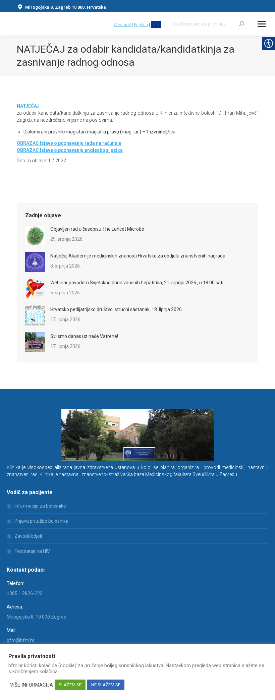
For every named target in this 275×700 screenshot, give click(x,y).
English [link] (141, 24)
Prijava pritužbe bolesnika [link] (41, 521)
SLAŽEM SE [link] (70, 684)
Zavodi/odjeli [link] (28, 536)
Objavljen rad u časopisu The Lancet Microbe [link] (97, 229)
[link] (107, 24)
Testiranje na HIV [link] (32, 551)
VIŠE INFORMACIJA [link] (31, 685)
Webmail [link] (122, 24)
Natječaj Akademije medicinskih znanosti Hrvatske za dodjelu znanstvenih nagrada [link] (137, 255)
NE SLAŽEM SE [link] (105, 684)
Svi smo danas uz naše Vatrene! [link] (84, 336)
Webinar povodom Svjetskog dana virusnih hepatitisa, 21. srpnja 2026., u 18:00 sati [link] (136, 282)
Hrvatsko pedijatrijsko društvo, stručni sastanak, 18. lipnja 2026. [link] (116, 309)
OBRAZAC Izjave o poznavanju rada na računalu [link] (69, 143)
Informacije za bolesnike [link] (40, 506)
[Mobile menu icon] (261, 24)
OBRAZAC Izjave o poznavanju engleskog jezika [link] (70, 150)
